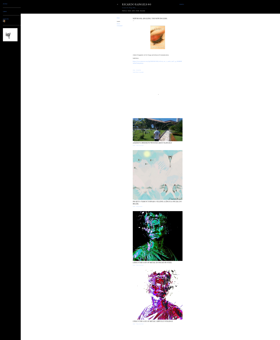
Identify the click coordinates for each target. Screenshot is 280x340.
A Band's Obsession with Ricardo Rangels (152, 143)
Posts (6, 20)
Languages (120, 25)
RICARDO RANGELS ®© (136, 4)
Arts (133, 11)
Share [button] (118, 18)
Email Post (138, 70)
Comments (8, 21)
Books (118, 23)
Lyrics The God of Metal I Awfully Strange (153, 321)
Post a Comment (140, 145)
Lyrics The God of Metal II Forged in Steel (152, 262)
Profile (124, 11)
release (142, 11)
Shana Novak (154, 335)
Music (129, 11)
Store (137, 11)
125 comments (139, 206)
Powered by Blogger (151, 333)
